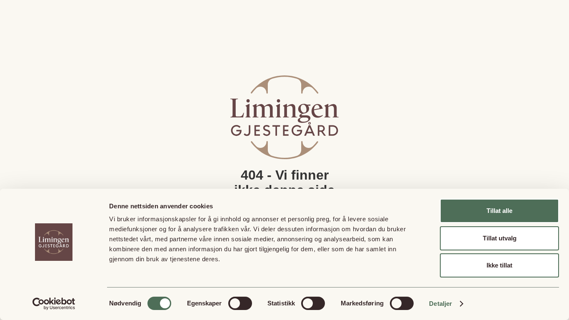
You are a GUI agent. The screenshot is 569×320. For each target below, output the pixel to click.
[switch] (240, 303)
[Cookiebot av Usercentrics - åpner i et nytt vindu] (53, 304)
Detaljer (440, 303)
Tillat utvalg (500, 238)
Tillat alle (499, 210)
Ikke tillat (499, 265)
